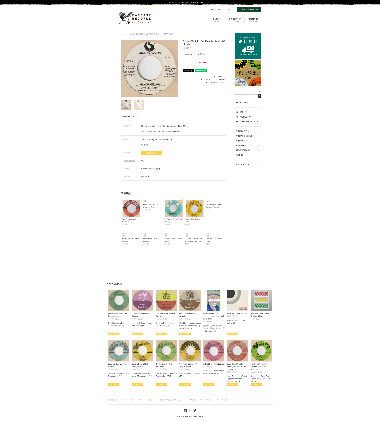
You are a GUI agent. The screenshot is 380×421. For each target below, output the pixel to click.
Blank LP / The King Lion (237, 313)
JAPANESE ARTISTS (248, 121)
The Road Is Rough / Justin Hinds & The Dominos (259, 366)
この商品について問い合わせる (214, 79)
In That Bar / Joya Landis (213, 364)
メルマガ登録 (191, 400)
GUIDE (216, 20)
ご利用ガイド (221, 76)
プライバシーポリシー (147, 400)
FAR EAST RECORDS (250, 9)
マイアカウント (206, 400)
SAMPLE (152, 153)
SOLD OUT (137, 34)
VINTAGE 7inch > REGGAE (159, 34)
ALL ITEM (244, 102)
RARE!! (242, 112)
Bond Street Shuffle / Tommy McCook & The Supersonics (236, 366)
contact (253, 20)
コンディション (128, 400)
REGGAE (136, 117)
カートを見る (222, 400)
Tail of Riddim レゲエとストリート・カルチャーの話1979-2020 (213, 316)
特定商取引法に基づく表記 (170, 400)
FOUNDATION (245, 117)
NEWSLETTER (234, 20)
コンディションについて (217, 82)
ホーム (123, 34)
